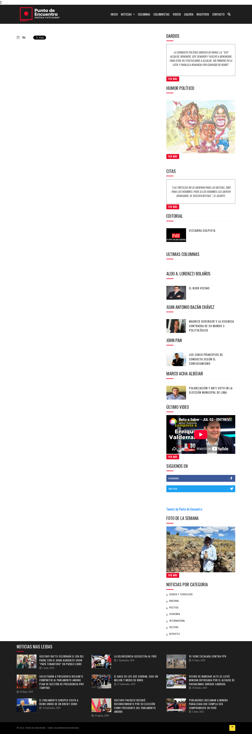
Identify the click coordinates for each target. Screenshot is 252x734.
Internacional (177, 620)
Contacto (218, 14)
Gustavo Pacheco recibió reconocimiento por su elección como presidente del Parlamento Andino (135, 706)
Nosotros (202, 14)
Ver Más (172, 78)
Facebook (173, 478)
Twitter (172, 488)
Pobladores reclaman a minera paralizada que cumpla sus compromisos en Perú (208, 704)
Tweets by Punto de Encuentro (184, 509)
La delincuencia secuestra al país (135, 656)
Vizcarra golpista (202, 230)
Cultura (173, 627)
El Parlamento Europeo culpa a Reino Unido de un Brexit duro (58, 702)
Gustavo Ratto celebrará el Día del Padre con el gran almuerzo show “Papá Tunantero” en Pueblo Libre (61, 660)
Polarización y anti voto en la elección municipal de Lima (211, 390)
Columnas (144, 14)
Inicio (115, 14)
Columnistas (161, 14)
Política (173, 607)
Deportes (174, 633)
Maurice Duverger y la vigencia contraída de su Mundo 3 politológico (211, 325)
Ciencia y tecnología (181, 594)
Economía (174, 614)
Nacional (174, 600)
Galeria (188, 14)
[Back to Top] (232, 728)
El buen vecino (199, 288)
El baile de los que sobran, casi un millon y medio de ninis (136, 678)
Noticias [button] (126, 14)
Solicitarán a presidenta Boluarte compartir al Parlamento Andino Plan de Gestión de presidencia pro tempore (61, 682)
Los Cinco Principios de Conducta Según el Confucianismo (206, 359)
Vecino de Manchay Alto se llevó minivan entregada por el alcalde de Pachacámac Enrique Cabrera (212, 680)
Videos (177, 14)
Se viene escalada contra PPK (207, 656)
